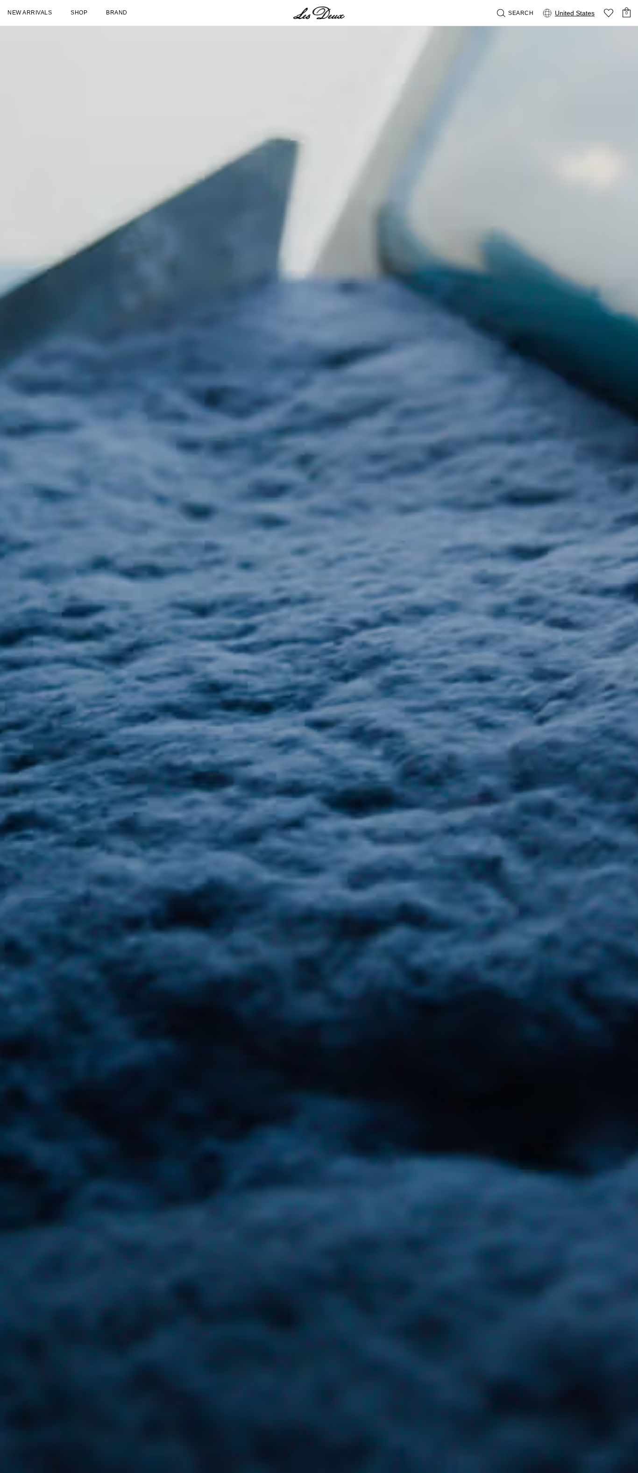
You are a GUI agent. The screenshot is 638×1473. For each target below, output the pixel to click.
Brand (117, 12)
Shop (79, 12)
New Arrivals (29, 12)
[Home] (319, 13)
